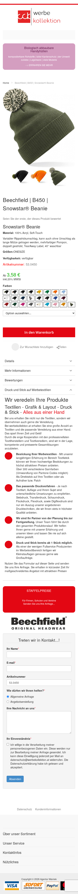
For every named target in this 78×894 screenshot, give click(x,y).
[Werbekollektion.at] (39, 16)
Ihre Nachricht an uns (20, 708)
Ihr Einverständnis (18, 738)
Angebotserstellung (22, 702)
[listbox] (39, 299)
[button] (32, 347)
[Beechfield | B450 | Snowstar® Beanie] (20, 177)
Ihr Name (12, 649)
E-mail (11, 662)
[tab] (39, 361)
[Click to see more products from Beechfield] (39, 623)
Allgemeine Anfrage (22, 696)
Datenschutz (24, 809)
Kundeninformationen (48, 809)
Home (6, 82)
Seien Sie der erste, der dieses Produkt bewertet (32, 218)
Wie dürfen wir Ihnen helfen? (25, 690)
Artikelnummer (16, 676)
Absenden (15, 779)
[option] (6, 292)
